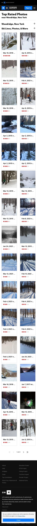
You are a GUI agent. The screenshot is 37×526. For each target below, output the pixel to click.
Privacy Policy (21, 516)
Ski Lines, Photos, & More (15, 28)
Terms (22, 523)
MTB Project (22, 468)
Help (3, 468)
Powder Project (23, 477)
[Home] (10, 8)
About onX (5, 507)
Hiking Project (23, 471)
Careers (4, 510)
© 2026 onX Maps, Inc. (13, 523)
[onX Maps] (6, 494)
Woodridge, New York (13, 23)
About (4, 465)
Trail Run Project (24, 474)
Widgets (4, 471)
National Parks (23, 480)
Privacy (28, 523)
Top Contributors (7, 477)
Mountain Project (24, 465)
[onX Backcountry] (8, 2)
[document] (18, 517)
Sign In (28, 8)
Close (18, 520)
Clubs (3, 474)
